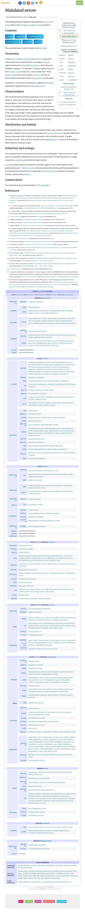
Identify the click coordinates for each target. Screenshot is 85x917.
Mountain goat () (27, 579)
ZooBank (43, 882)
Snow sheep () (37, 591)
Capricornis (37, 75)
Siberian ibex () (41, 560)
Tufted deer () (36, 377)
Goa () (53, 695)
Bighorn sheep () (53, 589)
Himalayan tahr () (27, 569)
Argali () (24, 589)
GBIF (39, 865)
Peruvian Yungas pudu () (37, 449)
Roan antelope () (35, 470)
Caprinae (71, 73)
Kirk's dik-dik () (54, 712)
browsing (45, 171)
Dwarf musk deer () (57, 318)
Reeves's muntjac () (61, 369)
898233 (61, 873)
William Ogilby (11, 75)
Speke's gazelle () (42, 682)
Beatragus (23, 510)
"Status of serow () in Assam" (38, 244)
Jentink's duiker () (41, 742)
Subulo (24, 458)
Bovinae (14, 533)
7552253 (41, 260)
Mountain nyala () (46, 640)
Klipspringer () (36, 725)
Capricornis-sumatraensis (52, 878)
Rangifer (24, 421)
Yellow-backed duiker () (50, 749)
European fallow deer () (37, 381)
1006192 (20, 876)
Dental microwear (29, 168)
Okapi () (33, 307)
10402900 (37, 882)
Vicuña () (67, 827)
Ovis (15, 590)
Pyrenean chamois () (28, 598)
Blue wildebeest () (52, 520)
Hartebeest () (35, 517)
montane (46, 62)
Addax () (35, 480)
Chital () (32, 384)
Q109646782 (26, 882)
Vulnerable (65, 42)
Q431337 (25, 871)
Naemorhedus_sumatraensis (63, 871)
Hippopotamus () (36, 845)
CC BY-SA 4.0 (42, 888)
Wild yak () (47, 628)
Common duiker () (36, 760)
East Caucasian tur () (61, 555)
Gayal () (33, 625)
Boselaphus (23, 612)
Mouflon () (24, 591)
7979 (35, 878)
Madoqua (23, 713)
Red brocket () (36, 428)
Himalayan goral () (56, 573)
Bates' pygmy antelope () (37, 721)
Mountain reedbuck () (58, 491)
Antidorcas (23, 665)
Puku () (40, 488)
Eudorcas (23, 673)
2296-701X (50, 287)
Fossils (7, 165)
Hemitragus (13, 569)
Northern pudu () (37, 445)
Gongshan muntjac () (53, 364)
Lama (24, 827)
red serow (43, 48)
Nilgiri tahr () (26, 586)
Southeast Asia (35, 25)
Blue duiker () (35, 754)
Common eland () (50, 648)
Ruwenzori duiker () (59, 746)
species (48, 22)
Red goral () (24, 573)
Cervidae (14, 350)
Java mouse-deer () (37, 340)
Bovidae (70, 69)
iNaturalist (49, 873)
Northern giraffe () (38, 310)
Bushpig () (34, 790)
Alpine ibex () (52, 558)
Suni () (53, 721)
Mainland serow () (57, 564)
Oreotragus (23, 725)
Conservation (27, 42)
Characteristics (20, 36)
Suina (46, 768)
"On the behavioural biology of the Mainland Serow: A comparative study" (55, 258)
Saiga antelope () (35, 702)
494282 (20, 873)
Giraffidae (13, 310)
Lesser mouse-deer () (55, 340)
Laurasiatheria (69, 294)
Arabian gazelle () (36, 677)
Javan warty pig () (36, 803)
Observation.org (68, 865)
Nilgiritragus (13, 585)
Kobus (24, 486)
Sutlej (23, 65)
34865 (37, 876)
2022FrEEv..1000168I (19, 287)
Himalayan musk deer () (44, 323)
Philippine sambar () (56, 397)
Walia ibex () (54, 560)
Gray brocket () (36, 458)
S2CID (59, 213)
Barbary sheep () (26, 545)
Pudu (24, 445)
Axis (25, 385)
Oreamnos (14, 579)
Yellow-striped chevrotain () (61, 335)
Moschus (23, 322)
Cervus (24, 404)
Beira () (33, 708)
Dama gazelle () (35, 689)
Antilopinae (13, 536)
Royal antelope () (36, 718)
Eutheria (54, 294)
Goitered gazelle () (60, 682)
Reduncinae (13, 490)
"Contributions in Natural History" (32, 222)
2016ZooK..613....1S (38, 200)
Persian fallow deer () (58, 381)
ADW (53, 871)
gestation (19, 160)
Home (21, 901)
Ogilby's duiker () (42, 746)
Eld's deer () (49, 390)
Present (72, 27)
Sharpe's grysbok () (67, 731)
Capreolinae (13, 435)
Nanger (24, 690)
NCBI (34, 876)
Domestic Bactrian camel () (39, 830)
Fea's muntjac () (34, 364)
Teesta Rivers (34, 65)
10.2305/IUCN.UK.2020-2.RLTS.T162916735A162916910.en (41, 208)
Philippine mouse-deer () (47, 343)
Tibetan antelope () (37, 526)
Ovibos (15, 582)
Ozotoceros (23, 439)
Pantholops (23, 526)
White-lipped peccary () (37, 808)
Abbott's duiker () (68, 749)
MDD (72, 873)
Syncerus (23, 635)
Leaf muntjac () (44, 369)
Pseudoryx (23, 631)
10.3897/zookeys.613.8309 (53, 200)
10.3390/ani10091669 (28, 260)
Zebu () (70, 625)
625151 (60, 865)
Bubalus (24, 618)
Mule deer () (35, 452)
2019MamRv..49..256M (39, 213)
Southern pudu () (56, 445)
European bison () (52, 623)
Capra (15, 558)
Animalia (71, 55)
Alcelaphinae (13, 516)
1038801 (34, 873)
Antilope (24, 668)
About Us (38, 901)
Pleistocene (65, 27)
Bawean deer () (63, 384)
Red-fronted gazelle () (56, 671)
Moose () (32, 410)
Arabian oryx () (35, 476)
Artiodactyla (72, 66)
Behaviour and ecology (13, 42)
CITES (63, 46)
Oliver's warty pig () (60, 798)
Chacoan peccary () (36, 812)
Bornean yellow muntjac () (39, 362)
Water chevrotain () (37, 331)
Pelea (24, 504)
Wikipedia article (50, 886)
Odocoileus (23, 453)
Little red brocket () (51, 433)
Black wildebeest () (35, 520)
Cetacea (14, 853)
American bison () (35, 623)
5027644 (66, 200)
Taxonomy (9, 36)
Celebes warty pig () (51, 796)
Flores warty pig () (43, 798)
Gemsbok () (66, 474)
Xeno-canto (40, 878)
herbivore (53, 171)
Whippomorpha (46, 841)
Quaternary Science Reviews (29, 276)
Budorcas (14, 552)
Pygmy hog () (35, 786)
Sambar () (41, 399)
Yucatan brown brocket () (53, 452)
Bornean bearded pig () (60, 793)
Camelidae (13, 830)
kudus (24, 645)
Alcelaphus (23, 516)
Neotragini (13, 720)
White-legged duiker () (39, 739)
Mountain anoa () (60, 620)
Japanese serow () (26, 564)
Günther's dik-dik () (37, 712)
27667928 (12, 203)
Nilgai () (35, 612)
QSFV (26, 873)
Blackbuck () (35, 668)
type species (38, 78)
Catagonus (23, 812)
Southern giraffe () (57, 310)
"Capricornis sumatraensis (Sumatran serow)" (38, 241)
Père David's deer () (37, 393)
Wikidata (20, 865)
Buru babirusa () (36, 772)
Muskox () (25, 582)
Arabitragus (13, 549)
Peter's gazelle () (35, 691)
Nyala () (33, 640)
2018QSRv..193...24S (54, 276)
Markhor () (25, 558)
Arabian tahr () (26, 549)
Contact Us (28, 901)
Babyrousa (23, 773)
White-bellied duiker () (60, 742)
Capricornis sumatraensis (43, 871)
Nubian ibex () (66, 558)
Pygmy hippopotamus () (38, 848)
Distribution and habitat (35, 36)
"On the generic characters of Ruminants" (32, 225)
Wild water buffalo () (36, 617)
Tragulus (23, 343)
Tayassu (24, 808)
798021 (30, 867)
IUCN (65, 873)
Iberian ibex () (26, 560)
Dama (24, 381)
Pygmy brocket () (56, 430)
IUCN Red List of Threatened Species (64, 206)
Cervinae (14, 384)
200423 (52, 876)
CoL (32, 865)
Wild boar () (49, 800)
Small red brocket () (52, 428)
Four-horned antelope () (39, 608)
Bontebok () (52, 513)
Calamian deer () (46, 384)
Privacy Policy (61, 901)
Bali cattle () (67, 623)
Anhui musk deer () (37, 318)
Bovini (15, 626)
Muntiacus (23, 368)
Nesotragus (23, 721)
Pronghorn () (35, 301)
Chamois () (44, 598)
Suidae (15, 788)
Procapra (23, 696)
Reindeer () (34, 421)
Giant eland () (35, 648)
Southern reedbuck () (38, 491)
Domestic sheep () (37, 589)
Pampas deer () (36, 439)
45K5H (35, 865)
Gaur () (43, 625)
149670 (25, 878)
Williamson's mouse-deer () (46, 345)
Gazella (24, 680)
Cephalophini (13, 749)
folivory (27, 174)
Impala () (34, 499)
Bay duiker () (56, 739)
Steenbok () (35, 731)
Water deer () (34, 414)
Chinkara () (51, 677)
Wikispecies (32, 871)
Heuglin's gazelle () (49, 674)
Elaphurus (23, 393)
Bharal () (24, 595)
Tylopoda (45, 823)
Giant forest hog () (38, 778)
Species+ (30, 878)
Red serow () (41, 564)
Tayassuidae (13, 812)
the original (39, 216)
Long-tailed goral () (40, 573)
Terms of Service (49, 901)
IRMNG (48, 865)
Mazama (23, 432)
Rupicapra (14, 598)
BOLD (74, 871)
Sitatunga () (59, 642)
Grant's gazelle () (50, 689)
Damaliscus (23, 513)
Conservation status (69, 36)
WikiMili (5, 3)
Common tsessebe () (36, 513)
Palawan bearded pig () (39, 793)
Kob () (49, 485)
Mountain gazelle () (52, 680)
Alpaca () (56, 827)
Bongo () (60, 640)
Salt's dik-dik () (42, 714)
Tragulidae (13, 338)
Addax (24, 480)
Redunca (23, 492)
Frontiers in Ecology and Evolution (62, 284)
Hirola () (33, 510)
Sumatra (49, 133)
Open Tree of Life (23, 867)
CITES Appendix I (43, 185)
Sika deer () (49, 405)
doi (45, 200)
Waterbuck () (36, 485)
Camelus (24, 831)
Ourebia (24, 728)
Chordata (71, 58)
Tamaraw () (44, 620)
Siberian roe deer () (56, 417)
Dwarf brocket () (41, 430)
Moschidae (13, 322)
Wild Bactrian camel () (45, 833)
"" (47, 206)
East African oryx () (36, 474)
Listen (79, 2)
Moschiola (23, 336)
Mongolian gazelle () (37, 695)
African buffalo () (35, 635)
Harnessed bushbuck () (43, 642)
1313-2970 (29, 235)
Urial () (49, 591)
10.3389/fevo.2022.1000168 (35, 287)
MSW (24, 876)
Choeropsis (23, 848)
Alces (25, 410)
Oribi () (32, 728)
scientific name (14, 72)
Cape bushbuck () (44, 645)
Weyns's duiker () (35, 751)
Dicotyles (23, 815)
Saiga (24, 702)
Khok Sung (49, 83)
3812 (68, 873)
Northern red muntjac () (38, 374)
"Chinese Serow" (15, 216)
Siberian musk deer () (65, 323)
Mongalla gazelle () (37, 671)
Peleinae (14, 505)
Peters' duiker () (68, 737)
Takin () (24, 552)
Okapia (24, 307)
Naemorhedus (13, 574)
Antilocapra (23, 301)
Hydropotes (23, 414)
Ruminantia (46, 298)
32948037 (50, 260)
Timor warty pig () (64, 800)
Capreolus (23, 417)
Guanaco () (45, 827)
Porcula (24, 786)
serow (7, 25)
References (38, 42)
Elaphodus (23, 377)
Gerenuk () (33, 685)
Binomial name (68, 83)
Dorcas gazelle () (35, 680)
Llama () (33, 827)
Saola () (34, 631)
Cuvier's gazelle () (65, 677)
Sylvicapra (23, 760)
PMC (62, 200)
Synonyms (69, 98)
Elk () (63, 402)
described (38, 59)
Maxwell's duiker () (52, 754)
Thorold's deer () (36, 402)
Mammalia (71, 62)
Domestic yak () (57, 625)
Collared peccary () (36, 815)
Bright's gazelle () (66, 689)
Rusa (25, 398)
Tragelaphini (13, 645)
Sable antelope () (51, 470)
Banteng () (34, 628)
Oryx (25, 475)
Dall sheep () (68, 589)
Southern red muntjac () (47, 367)
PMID (71, 200)
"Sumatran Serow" (15, 269)
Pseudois (14, 595)
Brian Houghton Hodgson (21, 59)
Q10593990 (26, 865)
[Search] (40, 2)
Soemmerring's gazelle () (56, 691)
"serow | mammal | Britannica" (19, 238)
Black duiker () (51, 744)
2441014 (43, 865)
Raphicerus (23, 731)
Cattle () (58, 628)
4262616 (42, 873)
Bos (25, 625)
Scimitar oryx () (52, 474)
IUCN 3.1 (72, 42)
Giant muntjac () (59, 374)
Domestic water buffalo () (55, 617)
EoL (30, 873)
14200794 (29, 876)
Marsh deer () (36, 442)
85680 (75, 865)
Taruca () (34, 424)
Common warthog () (56, 782)
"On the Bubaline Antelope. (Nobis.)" (32, 219)
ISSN (25, 235)
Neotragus (23, 718)
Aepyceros (23, 499)
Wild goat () (25, 555)
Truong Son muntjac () (62, 371)
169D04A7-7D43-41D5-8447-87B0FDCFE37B (59, 882)
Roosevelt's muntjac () (39, 371)
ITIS (57, 865)
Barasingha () (35, 390)
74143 (53, 873)
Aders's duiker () (35, 737)
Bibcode (30, 200)
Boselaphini (13, 611)
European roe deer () (37, 417)
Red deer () (51, 402)
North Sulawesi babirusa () (56, 772)
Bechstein (67, 89)
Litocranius (23, 685)
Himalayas (24, 25)
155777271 (64, 213)
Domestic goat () (39, 558)
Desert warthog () (37, 782)
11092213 (52, 865)
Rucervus (23, 390)
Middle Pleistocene (37, 86)
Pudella (24, 449)
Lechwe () (58, 485)
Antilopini (14, 679)
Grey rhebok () (35, 504)
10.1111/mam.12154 (52, 213)
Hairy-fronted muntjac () (62, 362)
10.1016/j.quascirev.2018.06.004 (70, 276)
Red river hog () (47, 790)
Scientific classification (69, 49)
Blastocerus (23, 442)
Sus (25, 798)
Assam (58, 133)
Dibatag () (33, 661)
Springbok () (35, 665)
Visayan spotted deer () (37, 397)
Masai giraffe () (49, 313)
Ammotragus (13, 545)
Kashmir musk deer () (51, 320)
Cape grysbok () (50, 731)
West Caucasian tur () (41, 555)
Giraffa (24, 312)
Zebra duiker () (50, 751)
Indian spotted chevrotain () (38, 335)
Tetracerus (23, 608)
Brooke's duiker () (51, 737)
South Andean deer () (50, 424)
